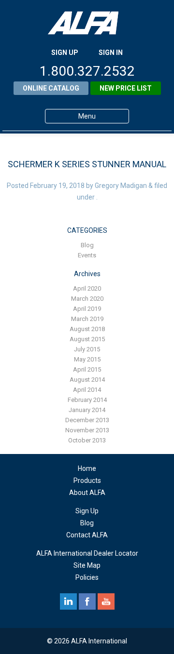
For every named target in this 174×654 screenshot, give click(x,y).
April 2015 (87, 369)
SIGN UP (64, 52)
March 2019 (87, 318)
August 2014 (87, 379)
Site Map (87, 565)
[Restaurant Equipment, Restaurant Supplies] (87, 22)
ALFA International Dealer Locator (87, 553)
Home (87, 468)
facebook (87, 601)
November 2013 (87, 430)
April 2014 (87, 389)
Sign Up (87, 511)
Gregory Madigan (121, 185)
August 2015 (87, 339)
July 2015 (87, 349)
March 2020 (87, 298)
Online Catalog (51, 88)
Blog (87, 245)
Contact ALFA (87, 535)
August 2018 (87, 329)
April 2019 (87, 308)
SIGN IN (111, 52)
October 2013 (87, 440)
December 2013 (87, 420)
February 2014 (87, 399)
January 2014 (87, 410)
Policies (87, 577)
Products (87, 480)
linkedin (68, 601)
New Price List (126, 88)
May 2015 (87, 359)
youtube (106, 601)
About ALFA (87, 492)
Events (87, 255)
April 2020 (87, 288)
